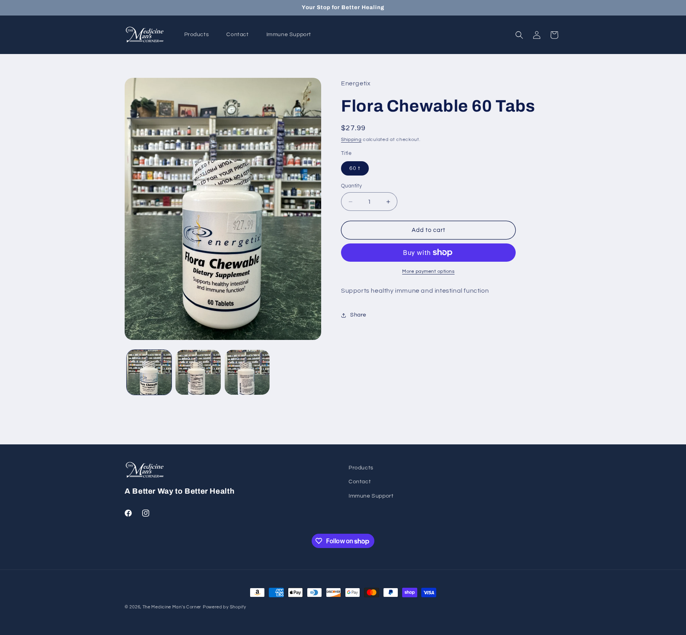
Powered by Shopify (224, 607)
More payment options (428, 271)
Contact (360, 481)
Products (361, 468)
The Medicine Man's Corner (172, 607)
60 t (354, 168)
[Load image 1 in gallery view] (149, 372)
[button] (519, 35)
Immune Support (371, 496)
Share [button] (358, 315)
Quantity (351, 186)
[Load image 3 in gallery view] (247, 372)
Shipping (351, 139)
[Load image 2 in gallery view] (197, 372)
